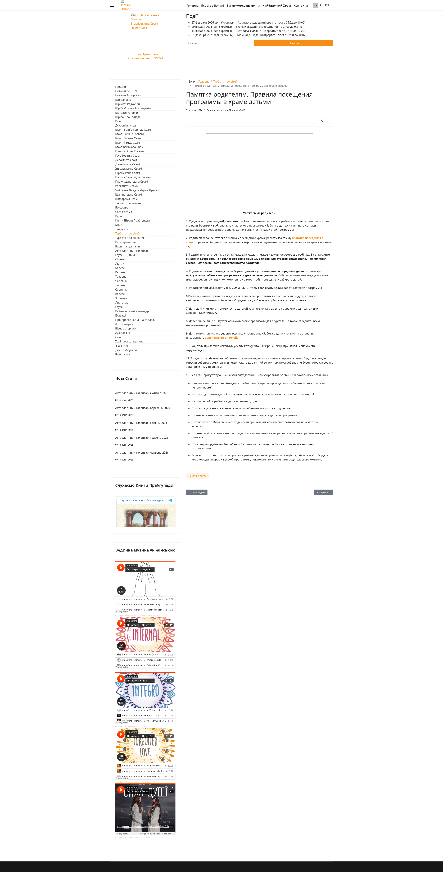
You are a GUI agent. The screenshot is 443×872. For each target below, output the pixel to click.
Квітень (120, 272)
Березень (121, 268)
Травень (120, 276)
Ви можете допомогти (243, 5)
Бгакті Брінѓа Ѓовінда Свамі (133, 130)
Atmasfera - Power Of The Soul (137, 837)
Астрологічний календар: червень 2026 (142, 456)
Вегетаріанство (125, 242)
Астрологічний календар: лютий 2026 (140, 396)
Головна (192, 5)
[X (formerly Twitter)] (322, 121)
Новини (120, 87)
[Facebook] (314, 121)
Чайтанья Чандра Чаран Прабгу (137, 190)
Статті (119, 337)
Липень (120, 285)
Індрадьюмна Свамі (128, 168)
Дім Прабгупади (126, 350)
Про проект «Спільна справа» (135, 320)
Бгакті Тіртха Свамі (128, 142)
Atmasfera (119, 615)
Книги (119, 225)
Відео (119, 121)
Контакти (301, 5)
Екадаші (120, 315)
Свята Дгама (123, 212)
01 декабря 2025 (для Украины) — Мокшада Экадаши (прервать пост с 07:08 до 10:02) (249, 35)
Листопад (121, 302)
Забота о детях (197, 475)
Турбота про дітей (127, 233)
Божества (121, 207)
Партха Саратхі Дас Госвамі (133, 177)
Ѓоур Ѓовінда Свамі (127, 155)
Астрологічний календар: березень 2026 (142, 411)
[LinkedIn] (330, 121)
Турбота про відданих (129, 238)
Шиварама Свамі (126, 199)
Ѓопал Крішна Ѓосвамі (129, 151)
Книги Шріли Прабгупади (132, 220)
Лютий (119, 263)
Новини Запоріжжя (128, 95)
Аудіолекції (122, 333)
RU (322, 5)
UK (315, 5)
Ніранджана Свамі (127, 173)
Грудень (120, 307)
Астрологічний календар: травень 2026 (141, 441)
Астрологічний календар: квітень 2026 (141, 426)
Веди (118, 216)
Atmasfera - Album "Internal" (136, 671)
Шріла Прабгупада (128, 117)
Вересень (121, 294)
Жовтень (121, 298)
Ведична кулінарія (127, 246)
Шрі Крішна (123, 100)
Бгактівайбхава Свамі (129, 147)
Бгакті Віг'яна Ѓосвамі (129, 134)
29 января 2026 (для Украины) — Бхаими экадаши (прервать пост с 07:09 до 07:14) (247, 27)
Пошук (294, 43)
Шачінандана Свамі (128, 194)
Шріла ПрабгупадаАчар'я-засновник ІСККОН (145, 56)
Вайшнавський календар (132, 311)
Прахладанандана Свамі (131, 181)
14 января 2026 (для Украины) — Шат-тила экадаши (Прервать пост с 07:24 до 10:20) (248, 31)
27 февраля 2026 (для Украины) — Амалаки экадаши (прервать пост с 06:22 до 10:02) (248, 22)
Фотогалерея (124, 324)
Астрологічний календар (132, 251)
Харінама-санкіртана (129, 341)
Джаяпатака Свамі (127, 164)
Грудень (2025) (125, 255)
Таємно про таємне (128, 203)
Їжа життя (122, 346)
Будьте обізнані (212, 5)
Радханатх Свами (126, 186)
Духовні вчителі (126, 125)
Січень (119, 259)
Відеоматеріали (125, 328)
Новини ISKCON (126, 91)
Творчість (122, 229)
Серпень (121, 289)
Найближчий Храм (277, 5)
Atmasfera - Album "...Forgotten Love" (140, 782)
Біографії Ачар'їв (126, 113)
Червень (121, 281)
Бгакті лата (122, 354)
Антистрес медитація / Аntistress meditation (143, 615)
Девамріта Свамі (126, 160)
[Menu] (112, 5)
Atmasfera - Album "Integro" (136, 726)
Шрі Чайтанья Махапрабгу (133, 108)
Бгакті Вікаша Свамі (128, 138)
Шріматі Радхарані (128, 104)
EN (327, 5)
